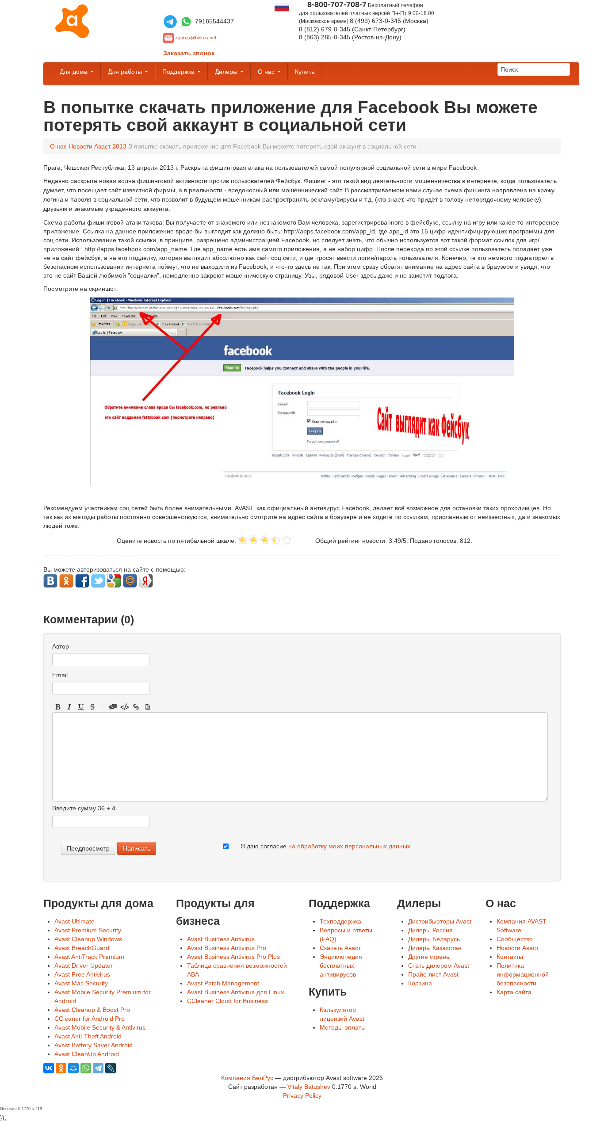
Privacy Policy (302, 1095)
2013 (119, 146)
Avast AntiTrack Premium (89, 956)
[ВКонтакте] (48, 1068)
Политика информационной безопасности (523, 974)
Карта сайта (514, 992)
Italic (69, 706)
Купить (304, 71)
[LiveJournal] (110, 1068)
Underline (80, 706)
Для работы (126, 71)
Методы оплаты (343, 1027)
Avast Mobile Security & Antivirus (99, 1027)
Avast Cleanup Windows (88, 939)
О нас (267, 71)
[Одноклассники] (61, 1068)
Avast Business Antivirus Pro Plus (233, 956)
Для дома (74, 71)
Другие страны (429, 956)
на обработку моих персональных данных (349, 846)
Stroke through (92, 706)
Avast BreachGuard (81, 947)
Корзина (420, 983)
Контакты (510, 956)
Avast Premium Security (87, 930)
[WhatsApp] (85, 1068)
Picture (147, 706)
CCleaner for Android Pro (89, 1018)
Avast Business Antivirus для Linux (235, 992)
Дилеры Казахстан (435, 947)
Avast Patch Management (223, 983)
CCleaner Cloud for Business (227, 1000)
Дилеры (227, 71)
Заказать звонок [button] (188, 53)
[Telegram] (98, 1068)
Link (136, 706)
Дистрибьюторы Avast (439, 921)
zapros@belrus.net (195, 37)
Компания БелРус (247, 1077)
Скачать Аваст (340, 947)
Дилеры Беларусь (434, 939)
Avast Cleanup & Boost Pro (92, 1009)
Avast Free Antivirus (82, 974)
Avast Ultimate (74, 921)
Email (60, 675)
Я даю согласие (325, 846)
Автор (60, 646)
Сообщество (515, 939)
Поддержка (179, 71)
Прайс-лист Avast (433, 974)
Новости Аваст (90, 146)
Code (124, 706)
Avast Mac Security (81, 983)
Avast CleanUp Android (86, 1053)
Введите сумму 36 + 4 (83, 808)
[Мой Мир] (73, 1068)
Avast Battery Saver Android (93, 1045)
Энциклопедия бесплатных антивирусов (341, 965)
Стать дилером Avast (438, 965)
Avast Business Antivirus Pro (226, 947)
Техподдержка (340, 921)
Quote (113, 706)
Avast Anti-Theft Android (88, 1036)
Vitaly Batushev (308, 1086)
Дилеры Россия (430, 930)
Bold (58, 706)
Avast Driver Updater (83, 965)
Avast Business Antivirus (221, 939)
